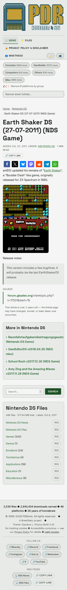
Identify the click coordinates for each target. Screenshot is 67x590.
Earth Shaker (52, 170)
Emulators (11, 450)
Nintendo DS (19, 108)
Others (43, 72)
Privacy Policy (21, 532)
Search (53, 391)
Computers (16, 72)
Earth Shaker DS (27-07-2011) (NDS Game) (30, 130)
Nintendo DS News (17, 422)
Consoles (16, 65)
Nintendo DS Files (16, 429)
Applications (13, 464)
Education (12, 471)
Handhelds (46, 65)
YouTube (39, 561)
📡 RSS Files (22, 582)
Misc (13, 80)
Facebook (51, 547)
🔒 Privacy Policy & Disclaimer (26, 48)
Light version (52, 532)
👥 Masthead (14, 55)
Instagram (15, 554)
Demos (10, 443)
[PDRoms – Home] (33, 17)
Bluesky (14, 547)
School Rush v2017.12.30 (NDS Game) (34, 361)
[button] (7, 164)
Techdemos (12, 457)
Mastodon (52, 554)
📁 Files (26, 40)
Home (6, 108)
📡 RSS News (22, 575)
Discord (32, 547)
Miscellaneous (14, 477)
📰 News (10, 40)
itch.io (33, 554)
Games (10, 436)
